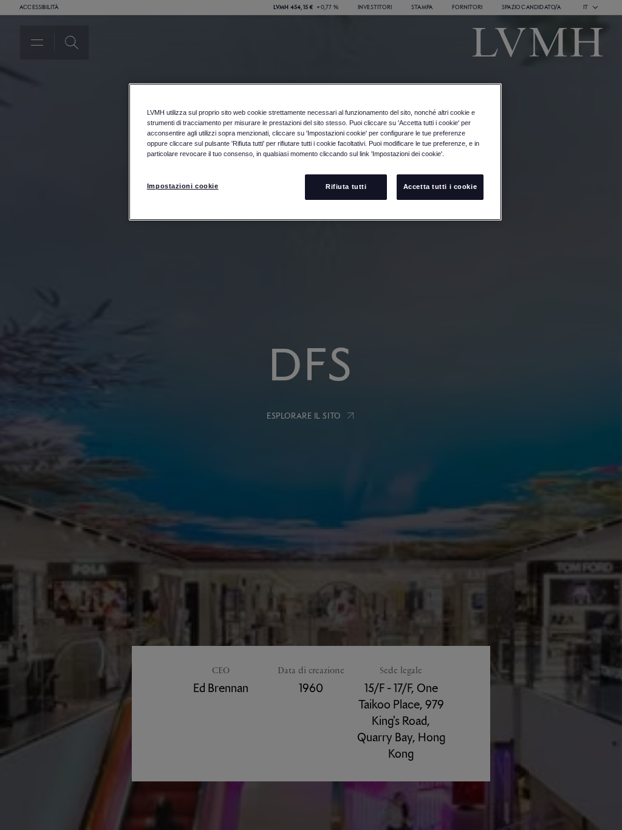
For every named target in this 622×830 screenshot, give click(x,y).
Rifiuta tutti (346, 186)
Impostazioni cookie (183, 186)
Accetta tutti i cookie (440, 186)
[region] (315, 152)
